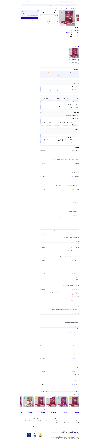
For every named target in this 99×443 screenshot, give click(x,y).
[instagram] (35, 426)
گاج (73, 8)
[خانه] (78, 8)
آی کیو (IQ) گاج (70, 8)
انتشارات (76, 8)
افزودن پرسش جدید (59, 75)
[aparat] (33, 426)
